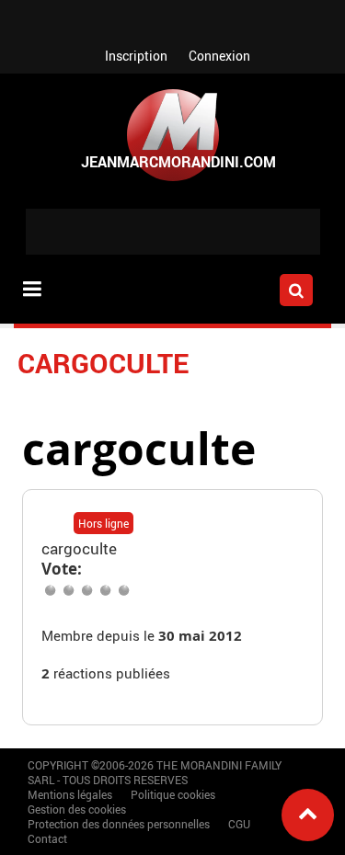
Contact (47, 838)
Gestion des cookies (77, 809)
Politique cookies (173, 794)
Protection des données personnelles (119, 823)
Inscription (136, 55)
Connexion (219, 55)
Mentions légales (70, 794)
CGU (239, 823)
